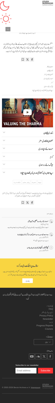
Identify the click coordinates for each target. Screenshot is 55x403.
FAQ (51, 309)
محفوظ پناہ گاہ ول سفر (48, 74)
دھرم (34, 182)
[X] (27, 59)
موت (39, 182)
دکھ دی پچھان (50, 70)
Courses (49, 329)
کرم (52, 82)
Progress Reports (44, 325)
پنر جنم (26, 182)
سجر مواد (51, 322)
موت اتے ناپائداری (48, 78)
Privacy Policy (46, 315)
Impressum (35, 387)
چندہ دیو (28, 280)
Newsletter (48, 319)
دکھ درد (17, 182)
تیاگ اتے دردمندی (48, 86)
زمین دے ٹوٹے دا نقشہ (47, 312)
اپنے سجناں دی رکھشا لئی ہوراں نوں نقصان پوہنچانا (42, 90)
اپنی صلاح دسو (50, 305)
